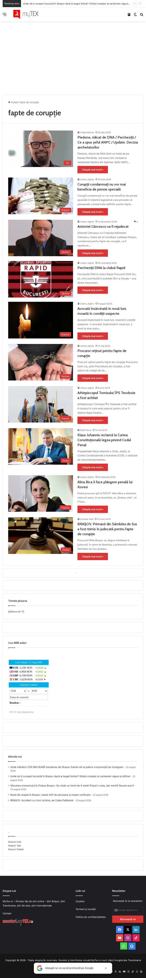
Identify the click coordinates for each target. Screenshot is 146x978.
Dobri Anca (85, 430)
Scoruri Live (14, 841)
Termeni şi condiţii (86, 909)
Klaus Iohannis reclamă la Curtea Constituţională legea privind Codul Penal (104, 440)
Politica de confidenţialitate (91, 917)
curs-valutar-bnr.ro (25, 712)
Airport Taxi (14, 845)
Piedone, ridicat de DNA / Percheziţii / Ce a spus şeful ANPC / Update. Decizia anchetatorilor (107, 142)
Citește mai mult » (92, 169)
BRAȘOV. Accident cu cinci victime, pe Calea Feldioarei (41, 800)
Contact (7, 913)
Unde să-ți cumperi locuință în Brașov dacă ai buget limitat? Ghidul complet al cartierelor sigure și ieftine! (81, 3)
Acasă (14, 102)
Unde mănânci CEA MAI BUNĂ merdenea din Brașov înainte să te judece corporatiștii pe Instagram (66, 767)
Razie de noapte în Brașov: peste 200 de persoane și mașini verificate (50, 794)
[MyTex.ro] (28, 14)
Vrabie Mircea (87, 132)
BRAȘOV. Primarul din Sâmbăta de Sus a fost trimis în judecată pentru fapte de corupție (107, 529)
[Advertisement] (73, 57)
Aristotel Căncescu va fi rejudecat (103, 226)
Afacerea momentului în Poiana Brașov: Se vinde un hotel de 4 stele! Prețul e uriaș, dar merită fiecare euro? (72, 785)
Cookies (80, 901)
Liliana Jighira (87, 179)
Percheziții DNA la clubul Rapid (101, 268)
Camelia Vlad (86, 519)
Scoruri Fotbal (16, 849)
